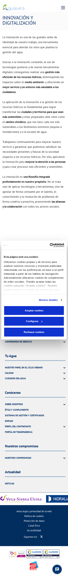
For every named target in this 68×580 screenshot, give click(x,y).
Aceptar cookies (34, 310)
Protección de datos (34, 520)
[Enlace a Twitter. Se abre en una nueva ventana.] (41, 536)
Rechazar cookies (34, 331)
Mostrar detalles (48, 300)
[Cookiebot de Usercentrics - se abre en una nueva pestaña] (49, 245)
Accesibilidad (34, 530)
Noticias (9, 483)
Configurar (32, 321)
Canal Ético (34, 525)
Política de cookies (34, 516)
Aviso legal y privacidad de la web (34, 511)
